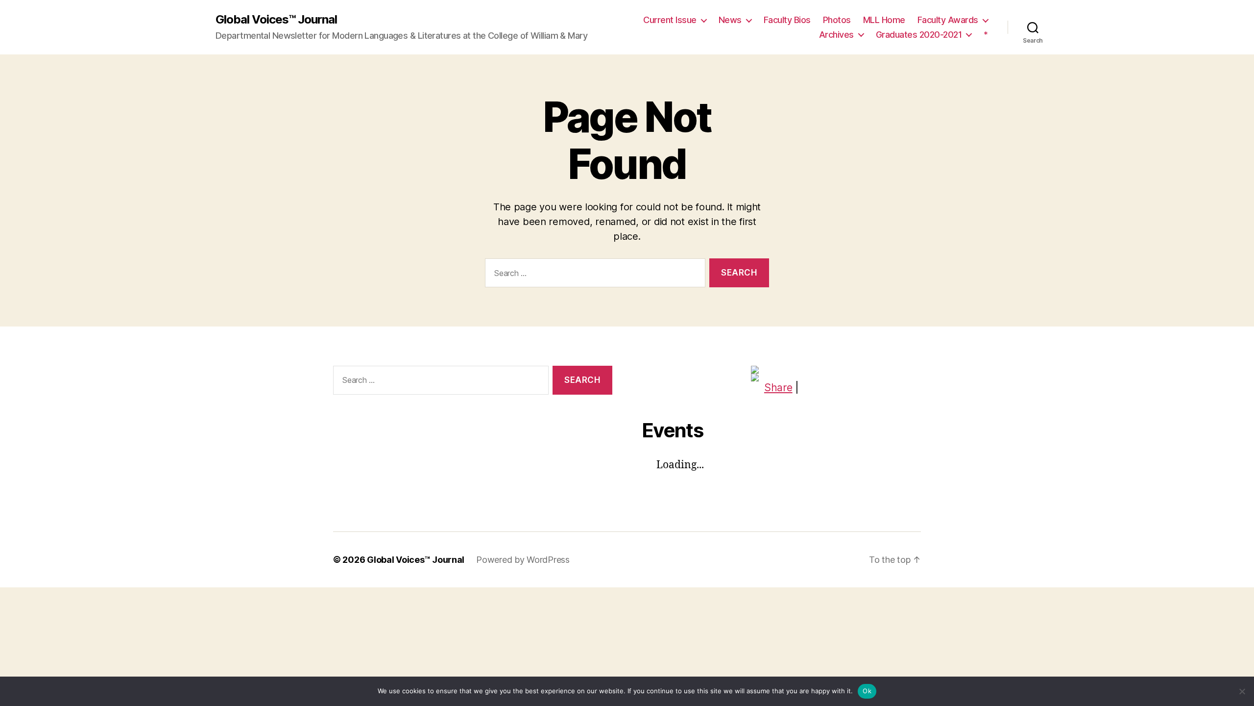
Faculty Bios (787, 20)
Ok (867, 691)
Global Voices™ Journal (276, 19)
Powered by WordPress (523, 560)
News (730, 20)
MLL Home (884, 20)
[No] (1242, 691)
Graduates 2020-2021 (919, 34)
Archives (836, 34)
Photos (837, 20)
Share (778, 387)
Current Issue (670, 20)
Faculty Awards (947, 20)
